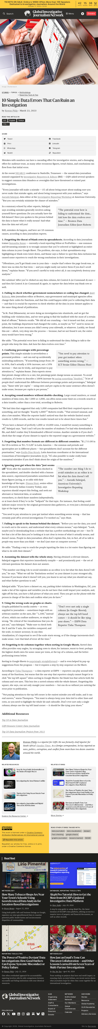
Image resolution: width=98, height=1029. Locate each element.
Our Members (70, 1003)
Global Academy (88, 1004)
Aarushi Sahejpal (10, 197)
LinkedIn (55, 144)
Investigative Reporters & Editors (40, 176)
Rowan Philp (11, 110)
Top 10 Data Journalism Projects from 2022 (23, 731)
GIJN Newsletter (88, 1007)
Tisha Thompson (23, 670)
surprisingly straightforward (43, 661)
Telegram (56, 148)
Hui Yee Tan (57, 971)
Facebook (56, 139)
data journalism (58, 831)
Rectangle (92, 1026)
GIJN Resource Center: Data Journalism (21, 726)
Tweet (10, 139)
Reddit (10, 153)
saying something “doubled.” (69, 378)
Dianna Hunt (32, 483)
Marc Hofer (56, 905)
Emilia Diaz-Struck (30, 452)
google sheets (72, 834)
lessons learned (76, 838)
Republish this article (14, 840)
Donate (91, 13)
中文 (5, 124)
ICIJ (44, 456)
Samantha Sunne (17, 243)
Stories (5, 92)
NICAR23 (20, 173)
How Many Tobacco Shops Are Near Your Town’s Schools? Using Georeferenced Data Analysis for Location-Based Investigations (23, 899)
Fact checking (57, 834)
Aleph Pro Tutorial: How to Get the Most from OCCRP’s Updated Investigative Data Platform (70, 898)
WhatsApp (11, 148)
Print (9, 144)
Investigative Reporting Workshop (55, 197)
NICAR (87, 838)
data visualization (74, 831)
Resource (85, 1000)
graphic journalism (59, 838)
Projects (84, 1010)
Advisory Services (88, 1014)
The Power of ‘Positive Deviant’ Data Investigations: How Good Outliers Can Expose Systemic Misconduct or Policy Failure (23, 962)
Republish (56, 153)
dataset (87, 831)
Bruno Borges (9, 908)
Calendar (68, 1012)
